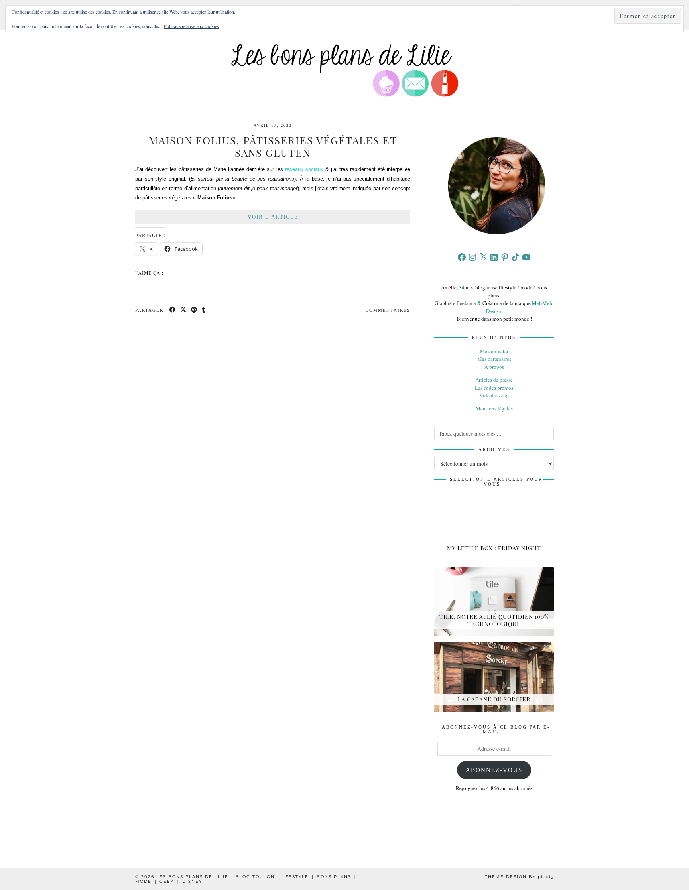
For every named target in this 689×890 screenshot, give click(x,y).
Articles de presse (494, 379)
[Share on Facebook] (172, 310)
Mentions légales (494, 408)
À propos (494, 366)
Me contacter (494, 351)
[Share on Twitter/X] (183, 310)
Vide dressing (494, 395)
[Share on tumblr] (204, 310)
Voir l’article (273, 217)
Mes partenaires (494, 358)
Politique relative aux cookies (191, 26)
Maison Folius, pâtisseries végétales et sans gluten (273, 146)
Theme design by (519, 876)
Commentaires (388, 310)
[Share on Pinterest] (194, 310)
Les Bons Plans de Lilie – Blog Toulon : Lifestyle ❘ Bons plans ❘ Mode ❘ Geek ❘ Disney (246, 879)
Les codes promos (494, 387)
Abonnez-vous (494, 770)
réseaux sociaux (304, 169)
